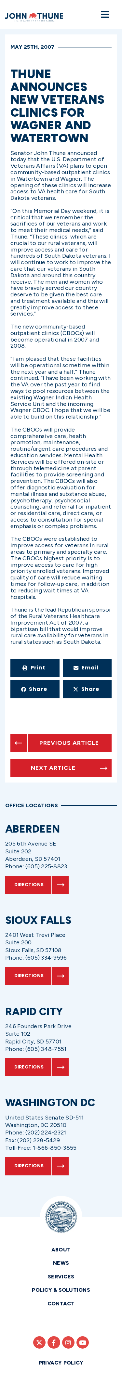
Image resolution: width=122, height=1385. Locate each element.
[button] (35, 668)
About (61, 1250)
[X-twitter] (39, 1342)
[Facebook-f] (53, 1342)
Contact (61, 1304)
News (61, 1263)
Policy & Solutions (61, 1290)
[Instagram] (68, 1342)
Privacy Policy (61, 1363)
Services (61, 1277)
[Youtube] (82, 1342)
